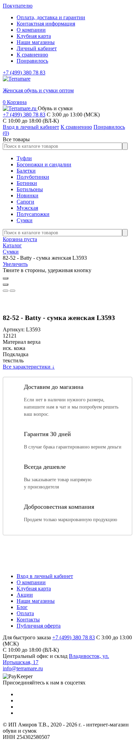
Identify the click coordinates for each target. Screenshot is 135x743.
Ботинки (27, 183)
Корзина (15, 102)
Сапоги (25, 202)
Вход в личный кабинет (45, 576)
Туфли (24, 158)
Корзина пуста (20, 239)
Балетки (26, 171)
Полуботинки (33, 177)
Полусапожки (33, 214)
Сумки (25, 220)
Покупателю (18, 6)
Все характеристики (29, 367)
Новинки (27, 195)
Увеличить (15, 264)
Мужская (27, 208)
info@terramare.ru (23, 668)
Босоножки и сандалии (44, 164)
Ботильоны (30, 189)
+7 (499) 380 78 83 (24, 72)
